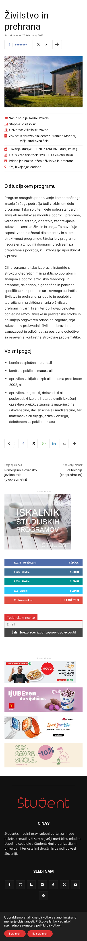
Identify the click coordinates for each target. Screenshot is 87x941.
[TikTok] (53, 884)
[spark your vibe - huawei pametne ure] (40, 741)
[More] (57, 44)
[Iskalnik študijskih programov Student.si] (37, 548)
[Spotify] (42, 884)
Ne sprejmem (40, 933)
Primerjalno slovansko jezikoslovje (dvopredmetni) (20, 475)
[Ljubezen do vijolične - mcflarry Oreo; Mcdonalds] (43, 714)
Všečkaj (74, 562)
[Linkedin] (53, 443)
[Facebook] (23, 443)
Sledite (74, 572)
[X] (33, 443)
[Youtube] (75, 884)
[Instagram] (20, 884)
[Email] (64, 443)
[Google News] (43, 895)
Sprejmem (15, 933)
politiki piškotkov (48, 925)
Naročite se (71, 600)
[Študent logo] (43, 802)
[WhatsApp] (43, 443)
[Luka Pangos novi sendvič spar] (40, 685)
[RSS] (31, 884)
